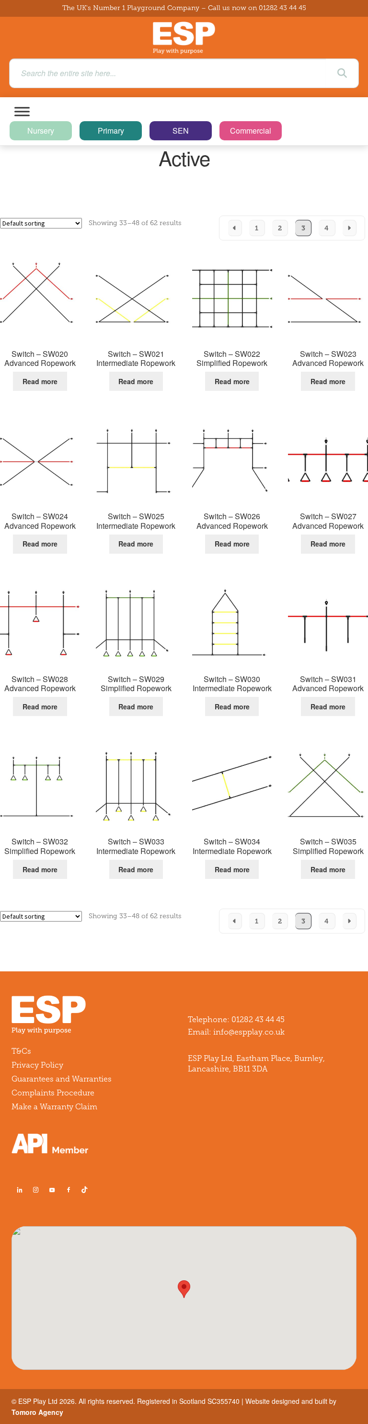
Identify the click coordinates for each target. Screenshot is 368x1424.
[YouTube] (52, 1189)
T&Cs (21, 1051)
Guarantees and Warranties (62, 1079)
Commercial (250, 130)
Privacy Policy (37, 1065)
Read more (40, 381)
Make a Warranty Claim (54, 1107)
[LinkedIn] (20, 1189)
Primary (111, 130)
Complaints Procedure (53, 1093)
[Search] (342, 73)
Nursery (40, 130)
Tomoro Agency (37, 1412)
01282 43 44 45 (282, 7)
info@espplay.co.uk (249, 1032)
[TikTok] (86, 1189)
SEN (180, 130)
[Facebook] (68, 1189)
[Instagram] (36, 1189)
